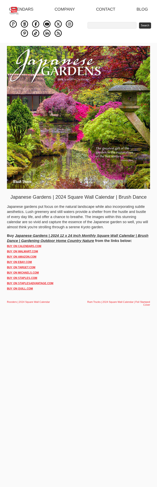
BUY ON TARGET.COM (21, 267)
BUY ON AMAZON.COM (21, 256)
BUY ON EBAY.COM (19, 262)
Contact (105, 9)
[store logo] (16, 10)
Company (65, 9)
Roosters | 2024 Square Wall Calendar (28, 302)
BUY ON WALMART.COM (22, 251)
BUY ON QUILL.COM (20, 288)
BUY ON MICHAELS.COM (23, 272)
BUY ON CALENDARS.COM (24, 246)
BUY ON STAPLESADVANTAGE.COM (30, 283)
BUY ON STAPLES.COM (22, 278)
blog (142, 9)
